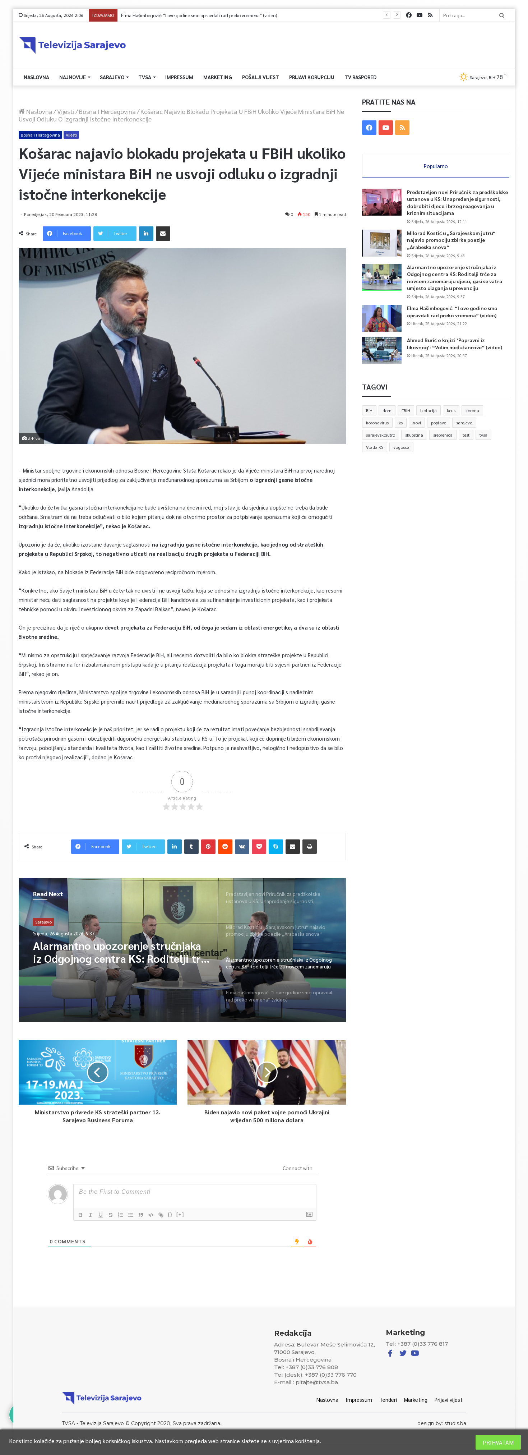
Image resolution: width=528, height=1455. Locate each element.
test (466, 435)
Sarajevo (112, 77)
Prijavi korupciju (311, 77)
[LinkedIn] (146, 233)
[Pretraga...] (502, 15)
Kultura (42, 922)
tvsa (483, 435)
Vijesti (65, 111)
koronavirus (377, 422)
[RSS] (430, 15)
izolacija (428, 410)
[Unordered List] (131, 1215)
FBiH (406, 410)
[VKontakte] (242, 846)
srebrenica (443, 435)
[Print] (309, 846)
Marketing (217, 77)
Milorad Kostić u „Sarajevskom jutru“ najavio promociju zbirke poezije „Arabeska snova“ (451, 240)
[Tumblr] (191, 846)
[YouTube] (419, 15)
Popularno (436, 165)
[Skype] (276, 846)
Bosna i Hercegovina (107, 111)
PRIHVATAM (498, 1442)
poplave (438, 422)
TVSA (144, 77)
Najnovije (72, 77)
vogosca (401, 447)
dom (387, 410)
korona (472, 410)
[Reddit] (225, 846)
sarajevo (464, 422)
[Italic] (90, 1215)
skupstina (414, 435)
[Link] (161, 1215)
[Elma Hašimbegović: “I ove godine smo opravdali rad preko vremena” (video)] (382, 318)
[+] (180, 1214)
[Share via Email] (163, 233)
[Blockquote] (141, 1215)
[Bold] (80, 1215)
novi (417, 422)
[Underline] (101, 1215)
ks (401, 422)
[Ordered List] (121, 1215)
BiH (369, 410)
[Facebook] (408, 15)
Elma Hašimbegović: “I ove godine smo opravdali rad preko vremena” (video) (118, 952)
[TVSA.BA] (72, 45)
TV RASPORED (360, 77)
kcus (451, 410)
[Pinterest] (208, 846)
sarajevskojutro (380, 435)
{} (170, 1214)
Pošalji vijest (260, 77)
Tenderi (388, 1399)
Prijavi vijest (449, 1399)
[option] (182, 950)
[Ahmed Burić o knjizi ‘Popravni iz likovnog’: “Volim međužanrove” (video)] (382, 350)
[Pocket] (259, 846)
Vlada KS (374, 447)
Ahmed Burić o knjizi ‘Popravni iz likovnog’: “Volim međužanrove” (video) (195, 15)
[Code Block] (151, 1215)
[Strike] (111, 1215)
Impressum (179, 77)
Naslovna (36, 77)
